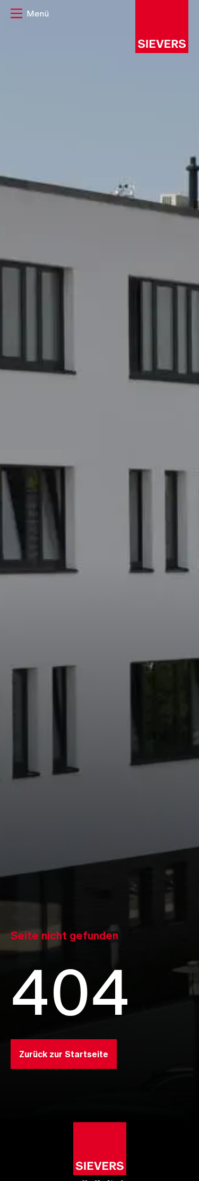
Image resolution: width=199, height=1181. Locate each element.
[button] (30, 14)
